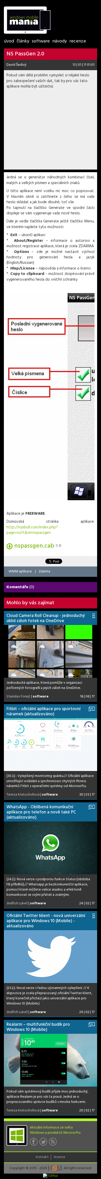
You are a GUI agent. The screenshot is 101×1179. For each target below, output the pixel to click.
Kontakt (42, 1157)
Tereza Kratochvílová (23, 795)
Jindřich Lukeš (17, 903)
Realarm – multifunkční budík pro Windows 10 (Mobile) (38, 1027)
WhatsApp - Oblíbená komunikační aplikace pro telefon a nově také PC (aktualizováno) (41, 812)
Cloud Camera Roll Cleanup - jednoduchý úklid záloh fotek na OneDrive (45, 618)
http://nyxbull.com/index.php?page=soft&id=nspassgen (32, 530)
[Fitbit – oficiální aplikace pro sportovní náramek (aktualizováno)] (50, 744)
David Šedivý (16, 65)
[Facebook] (34, 1143)
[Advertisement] (50, 131)
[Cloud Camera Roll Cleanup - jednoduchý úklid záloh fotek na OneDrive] (50, 651)
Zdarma (44, 571)
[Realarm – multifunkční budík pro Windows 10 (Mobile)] (50, 1060)
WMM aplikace (20, 571)
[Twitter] (44, 1143)
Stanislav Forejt (18, 697)
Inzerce (59, 1157)
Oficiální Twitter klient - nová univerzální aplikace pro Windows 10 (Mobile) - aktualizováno (45, 921)
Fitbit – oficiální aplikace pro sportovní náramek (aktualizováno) (43, 711)
